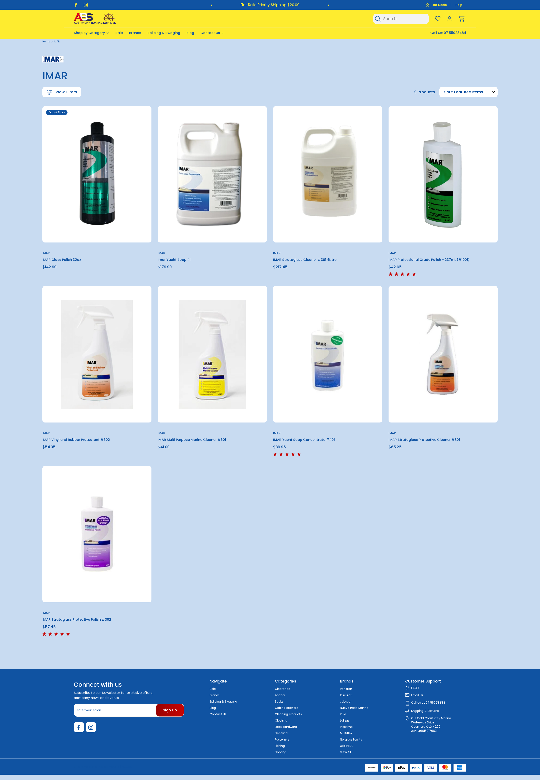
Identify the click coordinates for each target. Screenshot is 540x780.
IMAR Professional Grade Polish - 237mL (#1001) (429, 259)
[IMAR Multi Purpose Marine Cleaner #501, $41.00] (212, 354)
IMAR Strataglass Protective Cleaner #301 (424, 439)
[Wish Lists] (438, 19)
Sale (119, 32)
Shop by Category (89, 32)
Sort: (448, 92)
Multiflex (346, 733)
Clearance (282, 689)
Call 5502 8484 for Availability (97, 232)
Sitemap (127, 766)
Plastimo (346, 727)
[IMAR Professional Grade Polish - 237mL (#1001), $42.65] (443, 174)
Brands (135, 32)
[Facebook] (76, 5)
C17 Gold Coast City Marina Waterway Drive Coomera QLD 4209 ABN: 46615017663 (431, 724)
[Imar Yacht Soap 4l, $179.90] (212, 174)
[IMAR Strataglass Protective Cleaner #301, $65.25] (443, 354)
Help (458, 5)
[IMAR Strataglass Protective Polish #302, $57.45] (96, 534)
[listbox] (475, 92)
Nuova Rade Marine (354, 708)
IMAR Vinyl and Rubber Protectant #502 (76, 439)
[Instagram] (86, 5)
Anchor (280, 695)
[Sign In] (449, 19)
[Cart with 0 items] (461, 19)
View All (345, 752)
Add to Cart (212, 232)
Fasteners (282, 739)
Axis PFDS (346, 746)
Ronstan (346, 689)
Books (279, 701)
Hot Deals (439, 5)
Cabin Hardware (286, 708)
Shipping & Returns (425, 711)
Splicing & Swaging (163, 32)
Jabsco (345, 701)
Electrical (281, 733)
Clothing (281, 720)
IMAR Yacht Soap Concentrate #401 (304, 439)
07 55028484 (455, 32)
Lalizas (344, 720)
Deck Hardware (286, 727)
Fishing (280, 746)
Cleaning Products (288, 714)
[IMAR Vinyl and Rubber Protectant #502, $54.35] (96, 354)
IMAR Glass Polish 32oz (61, 259)
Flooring (280, 752)
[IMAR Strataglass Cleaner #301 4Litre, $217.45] (327, 174)
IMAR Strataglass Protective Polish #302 (76, 619)
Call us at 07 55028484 (428, 702)
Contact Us (210, 32)
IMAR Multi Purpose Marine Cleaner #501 (192, 439)
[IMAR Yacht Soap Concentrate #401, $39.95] (327, 354)
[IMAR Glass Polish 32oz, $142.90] (96, 174)
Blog (190, 32)
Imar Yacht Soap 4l (174, 259)
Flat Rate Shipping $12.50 (270, 4)
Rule (343, 714)
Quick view (133, 120)
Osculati (346, 695)
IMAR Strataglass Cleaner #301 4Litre (304, 259)
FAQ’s (415, 688)
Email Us (417, 695)
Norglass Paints (351, 739)
